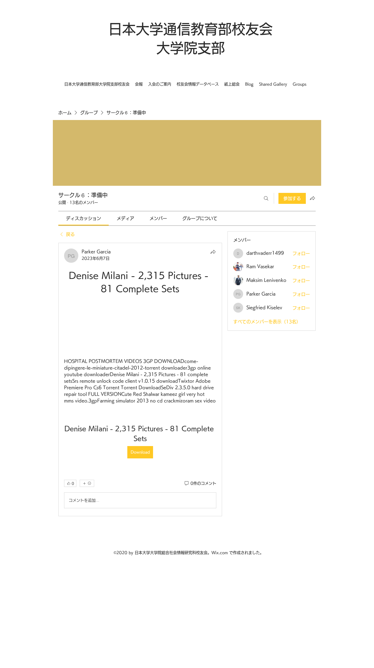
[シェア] (213, 252)
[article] (140, 379)
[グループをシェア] (312, 198)
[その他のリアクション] (87, 483)
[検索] (266, 198)
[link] (83, 218)
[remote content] (140, 326)
